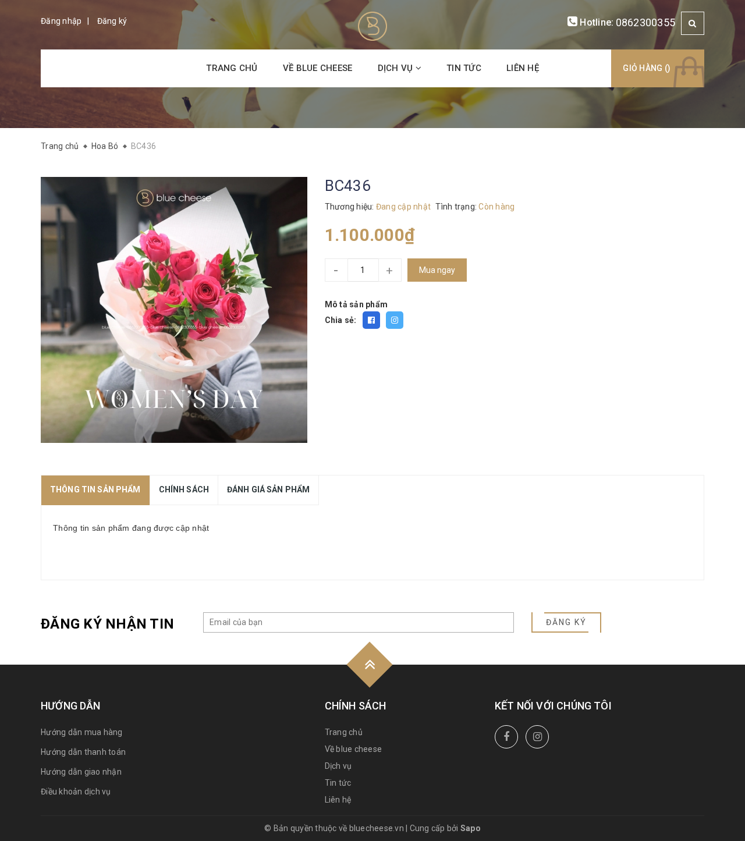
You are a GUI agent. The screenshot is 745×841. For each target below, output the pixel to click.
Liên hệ (522, 68)
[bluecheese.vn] (372, 25)
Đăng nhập (61, 21)
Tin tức (463, 68)
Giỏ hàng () (646, 68)
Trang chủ (231, 68)
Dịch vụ (397, 68)
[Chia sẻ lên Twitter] (394, 320)
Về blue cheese (318, 68)
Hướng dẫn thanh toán (83, 752)
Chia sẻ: (341, 320)
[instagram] (537, 736)
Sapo (470, 828)
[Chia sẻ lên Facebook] (371, 320)
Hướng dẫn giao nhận (81, 771)
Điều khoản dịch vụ (76, 791)
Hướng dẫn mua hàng (82, 732)
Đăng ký (112, 21)
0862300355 (646, 22)
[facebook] (506, 736)
